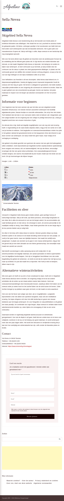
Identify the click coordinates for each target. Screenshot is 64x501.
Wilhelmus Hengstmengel (21, 498)
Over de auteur (28, 480)
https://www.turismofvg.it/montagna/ (20, 346)
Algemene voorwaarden (43, 483)
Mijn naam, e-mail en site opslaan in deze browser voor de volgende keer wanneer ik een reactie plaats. (30, 410)
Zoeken (4, 433)
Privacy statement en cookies (46, 480)
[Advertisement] (32, 458)
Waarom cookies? (13, 480)
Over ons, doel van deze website (19, 483)
